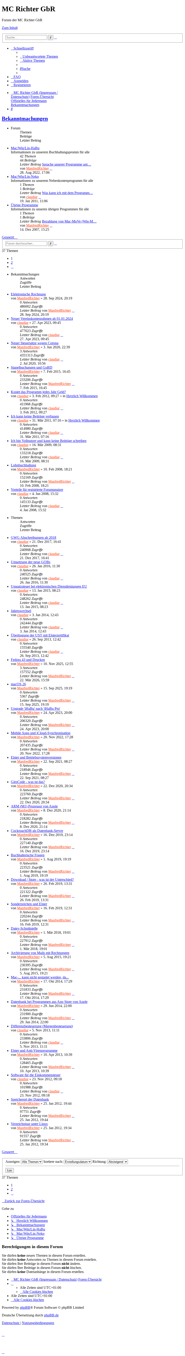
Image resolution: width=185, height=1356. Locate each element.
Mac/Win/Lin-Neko (25, 176)
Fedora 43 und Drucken (28, 660)
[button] (12, 266)
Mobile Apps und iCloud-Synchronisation (40, 733)
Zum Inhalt (10, 28)
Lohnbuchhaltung (23, 465)
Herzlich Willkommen (82, 396)
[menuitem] (39, 56)
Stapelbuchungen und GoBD (31, 367)
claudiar (31, 197)
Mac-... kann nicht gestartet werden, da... (40, 977)
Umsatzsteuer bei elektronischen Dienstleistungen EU (49, 586)
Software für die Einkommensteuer (35, 1075)
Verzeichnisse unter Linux (29, 1124)
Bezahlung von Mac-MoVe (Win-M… (69, 221)
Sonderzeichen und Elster (29, 904)
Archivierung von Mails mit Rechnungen (40, 953)
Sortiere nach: (53, 1162)
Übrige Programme (24, 205)
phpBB (25, 1307)
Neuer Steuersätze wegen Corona (34, 343)
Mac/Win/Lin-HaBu (25, 148)
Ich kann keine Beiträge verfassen (35, 416)
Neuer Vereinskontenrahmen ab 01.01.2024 (42, 319)
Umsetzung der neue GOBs (30, 562)
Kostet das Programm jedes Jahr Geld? (38, 392)
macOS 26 (18, 684)
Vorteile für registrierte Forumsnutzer (37, 490)
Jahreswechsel (21, 611)
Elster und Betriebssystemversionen (36, 757)
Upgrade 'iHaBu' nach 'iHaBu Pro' (35, 708)
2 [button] (12, 262)
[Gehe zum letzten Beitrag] (73, 310)
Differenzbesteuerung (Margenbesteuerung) (42, 1026)
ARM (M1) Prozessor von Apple (34, 806)
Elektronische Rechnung (28, 294)
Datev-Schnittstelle (24, 928)
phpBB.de (51, 1315)
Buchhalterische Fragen (27, 855)
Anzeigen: (13, 1162)
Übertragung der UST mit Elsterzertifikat (40, 635)
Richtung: (99, 1162)
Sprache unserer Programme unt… (66, 164)
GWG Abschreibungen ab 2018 (33, 537)
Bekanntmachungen (25, 118)
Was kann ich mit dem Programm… (67, 193)
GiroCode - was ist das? (28, 782)
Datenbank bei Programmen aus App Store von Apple (49, 1002)
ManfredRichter (37, 168)
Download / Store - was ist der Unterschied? (42, 879)
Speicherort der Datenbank (30, 1099)
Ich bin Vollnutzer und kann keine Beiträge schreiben (48, 441)
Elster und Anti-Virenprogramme (34, 1050)
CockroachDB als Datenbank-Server (37, 831)
